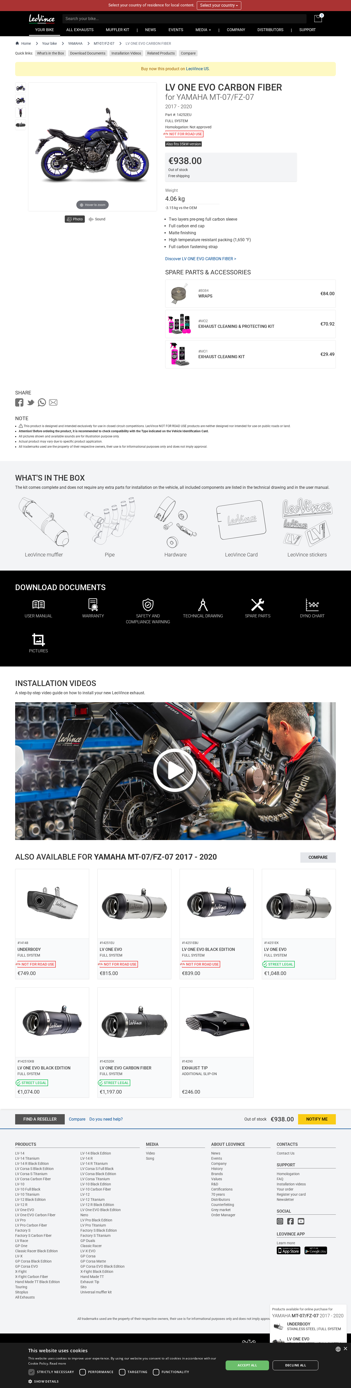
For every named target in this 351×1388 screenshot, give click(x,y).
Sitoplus (21, 1292)
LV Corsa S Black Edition (34, 1169)
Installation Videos (126, 53)
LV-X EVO (88, 1251)
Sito (83, 1287)
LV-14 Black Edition (95, 1153)
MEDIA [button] (202, 30)
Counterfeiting (222, 1205)
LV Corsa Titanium (95, 1179)
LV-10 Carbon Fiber (95, 1189)
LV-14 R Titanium (94, 1163)
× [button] (345, 1349)
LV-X (19, 1256)
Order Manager (223, 1215)
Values (216, 1179)
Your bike (49, 43)
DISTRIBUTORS (270, 30)
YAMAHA (75, 43)
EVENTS (176, 30)
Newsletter (285, 1199)
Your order (285, 1189)
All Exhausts (25, 1297)
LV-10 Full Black (27, 1189)
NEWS (150, 30)
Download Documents (87, 53)
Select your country (218, 5)
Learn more (286, 1243)
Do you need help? (106, 1119)
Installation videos (291, 1184)
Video (150, 1153)
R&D (214, 1184)
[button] (123, 1381)
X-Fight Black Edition (96, 1271)
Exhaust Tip (89, 1282)
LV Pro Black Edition (96, 1220)
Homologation (288, 1174)
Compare (188, 53)
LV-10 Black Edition (95, 1184)
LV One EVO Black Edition (100, 1210)
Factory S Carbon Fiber (33, 1235)
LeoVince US (197, 68)
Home (26, 43)
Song (150, 1158)
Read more (58, 1363)
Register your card (291, 1194)
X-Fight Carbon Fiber (31, 1277)
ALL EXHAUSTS (80, 30)
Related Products (161, 53)
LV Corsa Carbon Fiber (33, 1179)
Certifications (222, 1189)
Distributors (220, 1199)
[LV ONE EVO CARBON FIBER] (20, 87)
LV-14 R (86, 1158)
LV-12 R (21, 1205)
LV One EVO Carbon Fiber (35, 1215)
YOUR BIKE (44, 30)
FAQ (280, 1179)
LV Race (21, 1241)
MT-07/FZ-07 (104, 43)
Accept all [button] (247, 1365)
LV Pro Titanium (93, 1225)
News (215, 1153)
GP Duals (87, 1241)
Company (219, 1163)
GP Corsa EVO (26, 1266)
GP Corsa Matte (93, 1261)
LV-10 (19, 1184)
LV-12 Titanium (92, 1199)
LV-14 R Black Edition (32, 1163)
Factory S (22, 1230)
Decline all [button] (295, 1365)
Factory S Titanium (95, 1235)
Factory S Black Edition (98, 1230)
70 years (218, 1194)
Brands (217, 1174)
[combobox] (338, 1349)
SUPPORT (307, 30)
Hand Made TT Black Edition (37, 1282)
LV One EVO (24, 1210)
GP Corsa (88, 1256)
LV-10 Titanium (27, 1194)
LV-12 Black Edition (30, 1199)
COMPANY (236, 30)
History (217, 1169)
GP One (21, 1246)
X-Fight (21, 1271)
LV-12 (85, 1194)
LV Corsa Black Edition (98, 1174)
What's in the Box (50, 53)
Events (216, 1158)
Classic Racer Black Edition (36, 1251)
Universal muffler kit (96, 1292)
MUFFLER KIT (117, 30)
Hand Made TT (92, 1277)
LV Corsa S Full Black (97, 1169)
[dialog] (175, 1365)
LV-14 (19, 1153)
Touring (21, 1287)
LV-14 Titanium (27, 1158)
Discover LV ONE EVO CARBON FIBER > (200, 258)
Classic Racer (91, 1246)
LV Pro (20, 1220)
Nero (84, 1215)
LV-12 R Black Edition (97, 1205)
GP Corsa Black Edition (33, 1261)
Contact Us (285, 1153)
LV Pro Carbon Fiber (31, 1225)
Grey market (221, 1210)
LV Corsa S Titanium (31, 1174)
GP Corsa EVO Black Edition (102, 1266)
